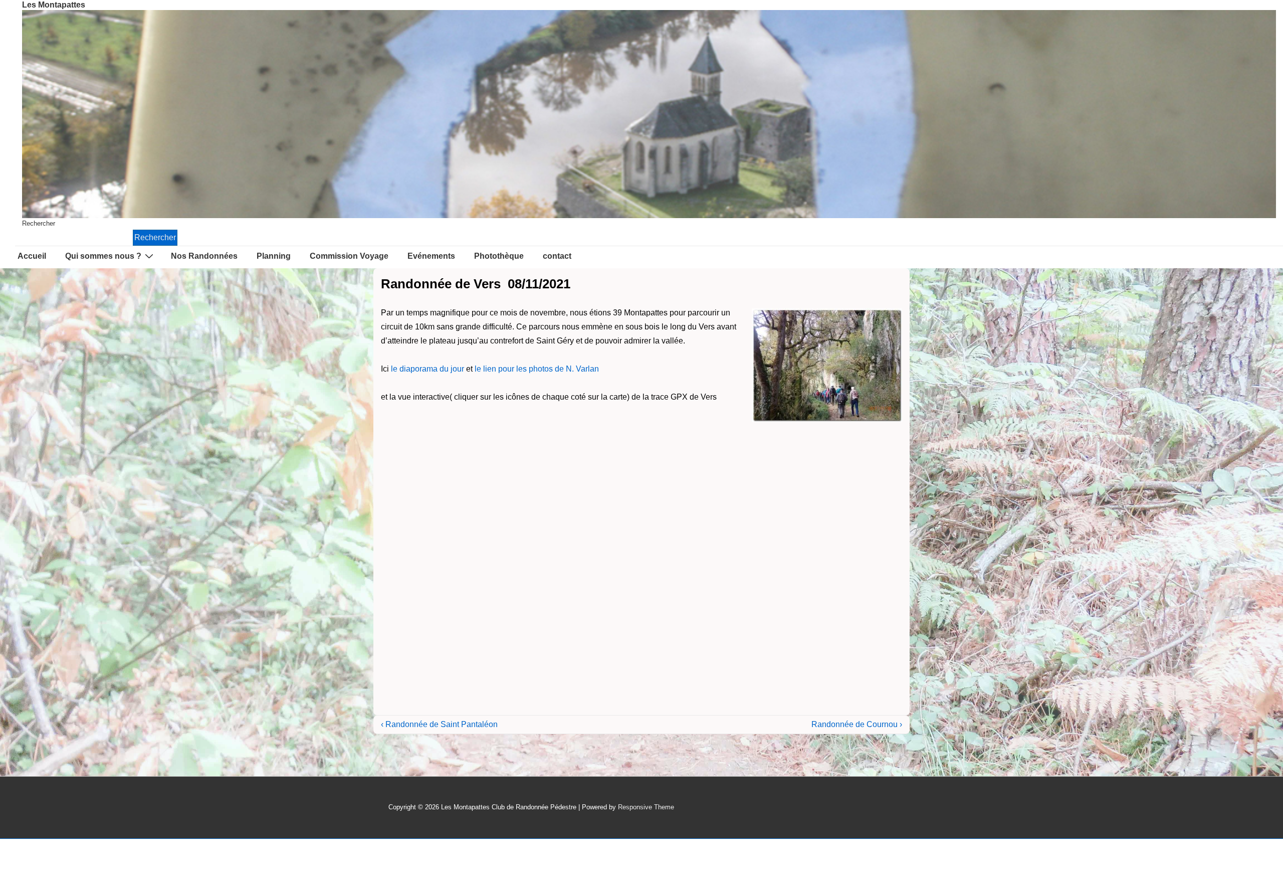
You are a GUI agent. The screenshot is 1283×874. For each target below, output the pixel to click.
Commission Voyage (349, 256)
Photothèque (499, 256)
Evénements (431, 256)
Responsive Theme (646, 807)
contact (557, 256)
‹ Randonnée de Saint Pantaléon (439, 724)
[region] (649, 114)
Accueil (32, 256)
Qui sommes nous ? (103, 256)
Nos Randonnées (204, 256)
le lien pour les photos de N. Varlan (537, 369)
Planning (274, 256)
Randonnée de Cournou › (856, 724)
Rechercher (38, 223)
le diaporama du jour (427, 369)
